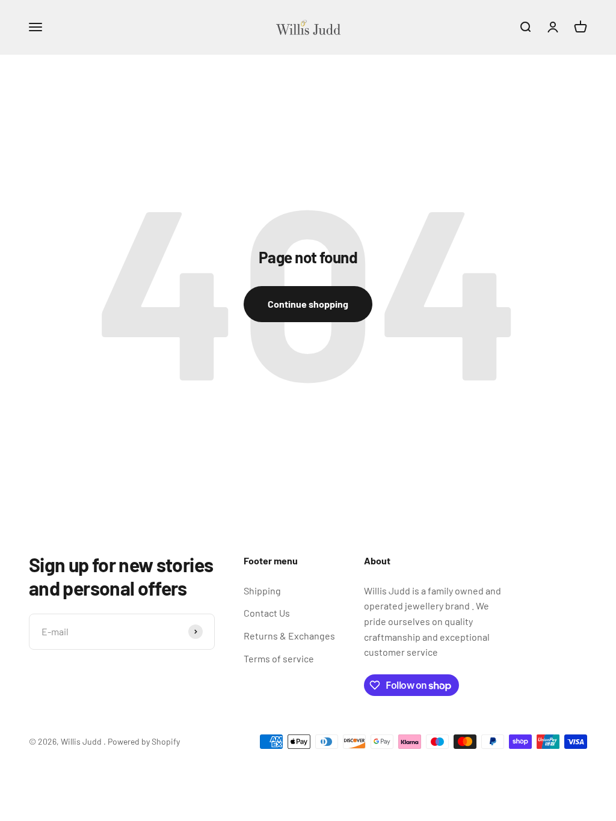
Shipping (262, 590)
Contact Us (267, 612)
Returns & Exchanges (289, 635)
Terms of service (279, 658)
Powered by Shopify (144, 741)
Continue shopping (308, 304)
